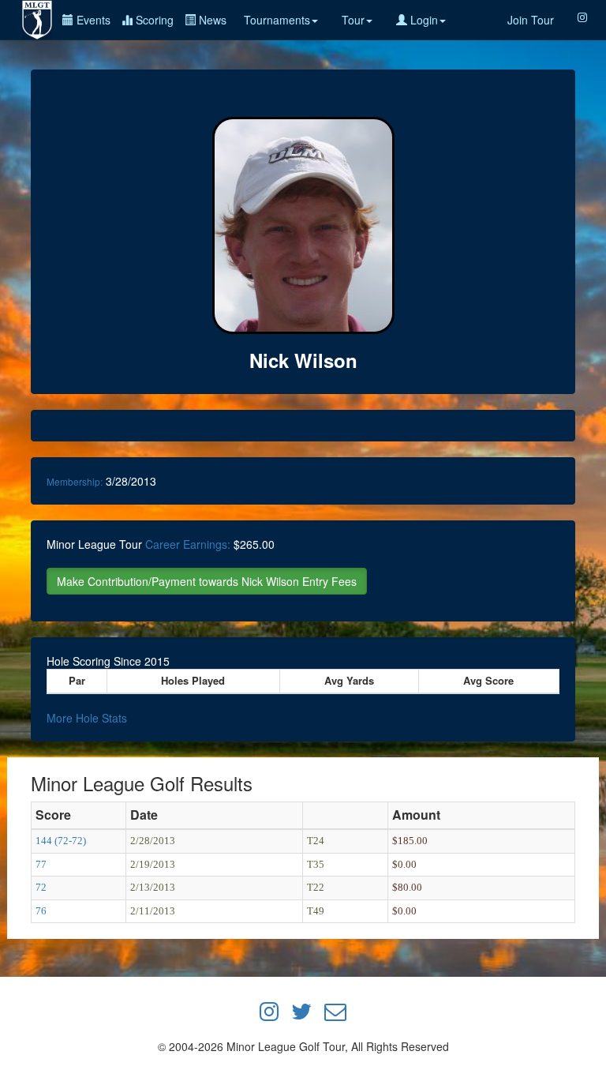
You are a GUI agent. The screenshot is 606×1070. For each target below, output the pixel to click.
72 (41, 887)
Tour (353, 20)
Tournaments (277, 20)
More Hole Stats (87, 718)
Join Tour (530, 20)
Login (422, 20)
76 (41, 911)
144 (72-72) (61, 841)
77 (41, 864)
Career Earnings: (187, 544)
